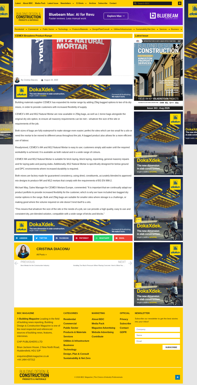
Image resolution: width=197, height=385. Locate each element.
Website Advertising (103, 332)
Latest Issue (53, 3)
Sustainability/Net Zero (145, 29)
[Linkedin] (179, 3)
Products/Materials (80, 29)
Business (175, 29)
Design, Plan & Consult (76, 354)
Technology (63, 29)
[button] (23, 238)
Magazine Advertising (103, 328)
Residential (19, 29)
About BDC (28, 3)
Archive (92, 3)
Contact (113, 3)
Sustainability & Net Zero (77, 358)
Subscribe (102, 3)
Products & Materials (74, 332)
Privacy (124, 319)
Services (163, 29)
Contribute (97, 336)
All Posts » (41, 254)
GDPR (123, 332)
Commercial (33, 29)
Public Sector (48, 29)
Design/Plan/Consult (100, 29)
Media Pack (40, 3)
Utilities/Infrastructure (123, 29)
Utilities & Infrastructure (76, 341)
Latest (18, 3)
